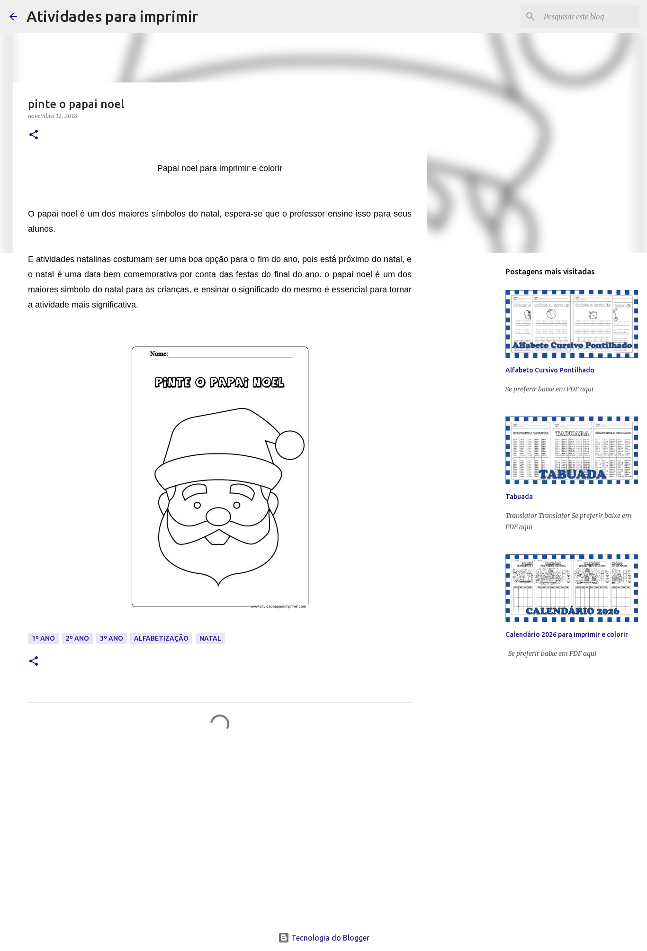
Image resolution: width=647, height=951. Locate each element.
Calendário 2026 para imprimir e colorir (566, 634)
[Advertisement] (220, 843)
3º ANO (111, 638)
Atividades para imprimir (112, 16)
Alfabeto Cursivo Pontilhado (549, 370)
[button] (33, 135)
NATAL (210, 638)
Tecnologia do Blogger (329, 937)
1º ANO (43, 638)
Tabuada (519, 496)
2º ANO (77, 638)
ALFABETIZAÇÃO (161, 638)
